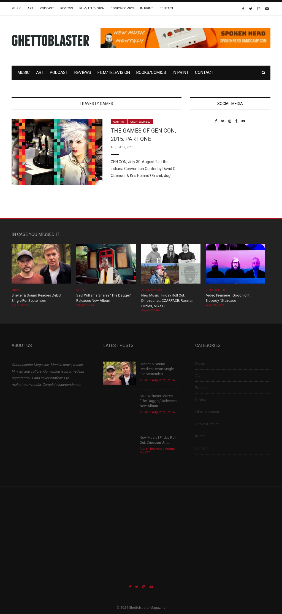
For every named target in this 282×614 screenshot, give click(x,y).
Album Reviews (151, 290)
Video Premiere (216, 290)
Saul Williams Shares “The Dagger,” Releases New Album (158, 401)
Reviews (66, 8)
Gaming (118, 121)
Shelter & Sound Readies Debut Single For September (157, 369)
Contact (166, 8)
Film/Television (91, 8)
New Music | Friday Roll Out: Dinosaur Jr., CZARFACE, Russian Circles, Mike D (167, 300)
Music (16, 8)
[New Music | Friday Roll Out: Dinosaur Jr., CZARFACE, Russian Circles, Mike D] (170, 265)
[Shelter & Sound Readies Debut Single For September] (41, 265)
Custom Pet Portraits (206, 161)
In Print (146, 8)
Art (30, 8)
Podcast (47, 8)
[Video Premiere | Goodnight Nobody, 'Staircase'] (235, 265)
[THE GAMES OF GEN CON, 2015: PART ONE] (57, 152)
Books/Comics (122, 8)
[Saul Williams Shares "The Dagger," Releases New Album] (105, 265)
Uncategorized (140, 121)
